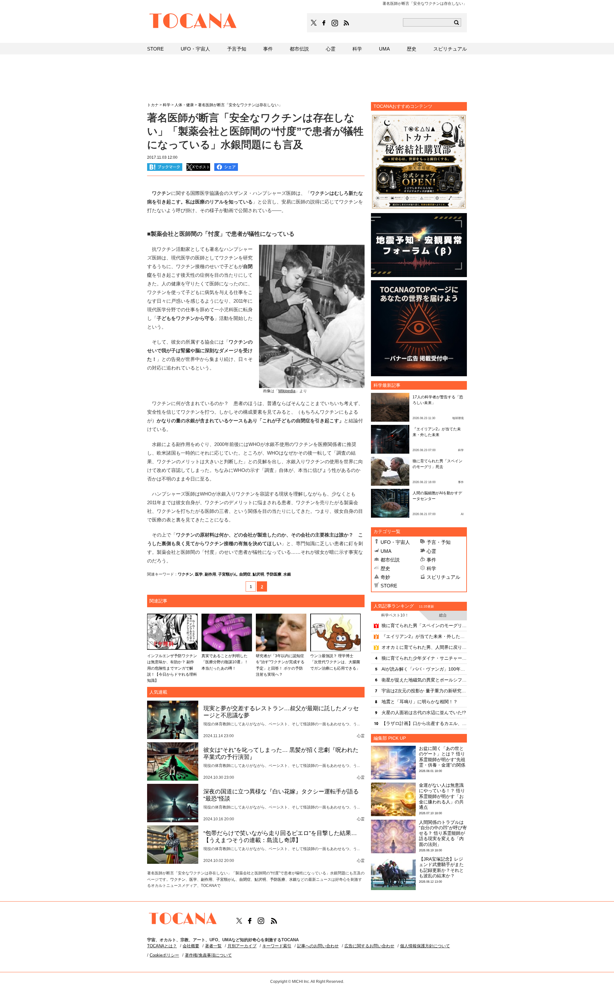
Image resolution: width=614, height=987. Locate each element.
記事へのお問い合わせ (318, 945)
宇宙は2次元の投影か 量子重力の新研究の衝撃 (424, 690)
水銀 (287, 574)
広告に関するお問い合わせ (369, 945)
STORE (389, 585)
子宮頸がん (227, 574)
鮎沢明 (258, 574)
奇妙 (385, 577)
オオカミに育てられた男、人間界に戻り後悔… (424, 647)
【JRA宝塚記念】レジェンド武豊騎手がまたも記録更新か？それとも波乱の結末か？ (441, 867)
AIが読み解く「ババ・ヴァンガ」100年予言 (424, 669)
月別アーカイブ (241, 945)
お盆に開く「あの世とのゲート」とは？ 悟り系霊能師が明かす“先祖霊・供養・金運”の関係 (442, 757)
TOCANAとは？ (162, 945)
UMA (386, 551)
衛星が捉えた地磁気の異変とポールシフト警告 (424, 679)
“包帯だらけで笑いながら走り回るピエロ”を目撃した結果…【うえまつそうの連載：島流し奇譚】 (280, 836)
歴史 (385, 568)
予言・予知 (439, 542)
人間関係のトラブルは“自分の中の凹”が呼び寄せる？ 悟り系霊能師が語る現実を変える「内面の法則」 (443, 833)
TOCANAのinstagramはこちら (335, 23)
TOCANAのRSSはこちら (346, 23)
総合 (443, 615)
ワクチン (185, 574)
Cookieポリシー (164, 955)
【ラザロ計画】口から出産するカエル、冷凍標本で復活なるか (424, 723)
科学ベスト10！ (395, 615)
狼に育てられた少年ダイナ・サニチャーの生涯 (424, 658)
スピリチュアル (443, 577)
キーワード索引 (276, 945)
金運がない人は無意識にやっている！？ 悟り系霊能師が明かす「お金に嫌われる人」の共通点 (442, 796)
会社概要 (191, 945)
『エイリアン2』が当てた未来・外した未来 (424, 636)
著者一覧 (213, 945)
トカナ (153, 105)
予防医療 (273, 574)
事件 (431, 559)
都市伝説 (390, 559)
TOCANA (193, 21)
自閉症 (245, 574)
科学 (431, 568)
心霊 (431, 551)
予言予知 (236, 49)
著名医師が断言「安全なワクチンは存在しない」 (240, 105)
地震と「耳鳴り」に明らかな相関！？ (420, 701)
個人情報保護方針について (425, 945)
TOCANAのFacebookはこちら (323, 23)
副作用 (210, 574)
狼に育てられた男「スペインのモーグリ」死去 (424, 625)
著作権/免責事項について (208, 955)
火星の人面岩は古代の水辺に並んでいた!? (424, 712)
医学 (199, 574)
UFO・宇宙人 (395, 542)
